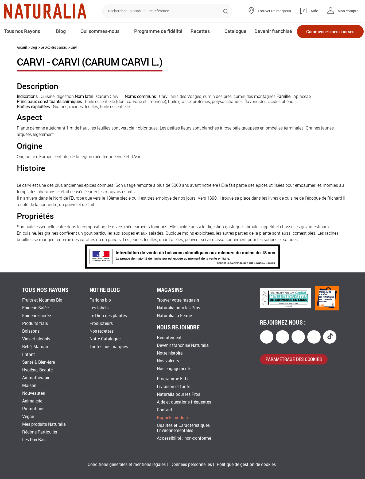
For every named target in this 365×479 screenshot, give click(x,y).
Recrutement (169, 337)
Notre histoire (170, 353)
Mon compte (347, 11)
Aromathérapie (36, 377)
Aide (314, 11)
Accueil (21, 47)
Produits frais (35, 323)
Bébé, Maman (35, 346)
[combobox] (167, 11)
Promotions (33, 408)
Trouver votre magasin (178, 300)
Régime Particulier (39, 432)
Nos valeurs (168, 360)
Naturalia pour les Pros (178, 307)
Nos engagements (174, 368)
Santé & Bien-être (38, 362)
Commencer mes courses (330, 31)
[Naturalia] (45, 11)
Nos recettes (102, 331)
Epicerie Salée (35, 307)
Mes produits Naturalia (44, 424)
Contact (164, 409)
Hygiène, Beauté (37, 369)
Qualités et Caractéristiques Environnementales (183, 428)
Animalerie (32, 401)
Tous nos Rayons (22, 31)
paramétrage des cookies (294, 359)
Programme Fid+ (172, 378)
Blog (33, 47)
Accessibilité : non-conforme (184, 438)
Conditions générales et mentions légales (127, 464)
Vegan (28, 416)
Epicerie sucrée (36, 315)
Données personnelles (191, 464)
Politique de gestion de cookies (246, 464)
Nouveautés (33, 393)
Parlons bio (100, 300)
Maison (29, 385)
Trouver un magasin (274, 11)
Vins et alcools (36, 338)
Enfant (28, 354)
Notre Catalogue (105, 338)
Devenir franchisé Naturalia (183, 345)
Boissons (31, 331)
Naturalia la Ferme (174, 315)
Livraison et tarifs (173, 386)
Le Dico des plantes (54, 47)
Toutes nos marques (109, 346)
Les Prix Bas (33, 439)
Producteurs (101, 323)
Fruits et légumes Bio (42, 300)
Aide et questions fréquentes (184, 402)
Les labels (99, 307)
